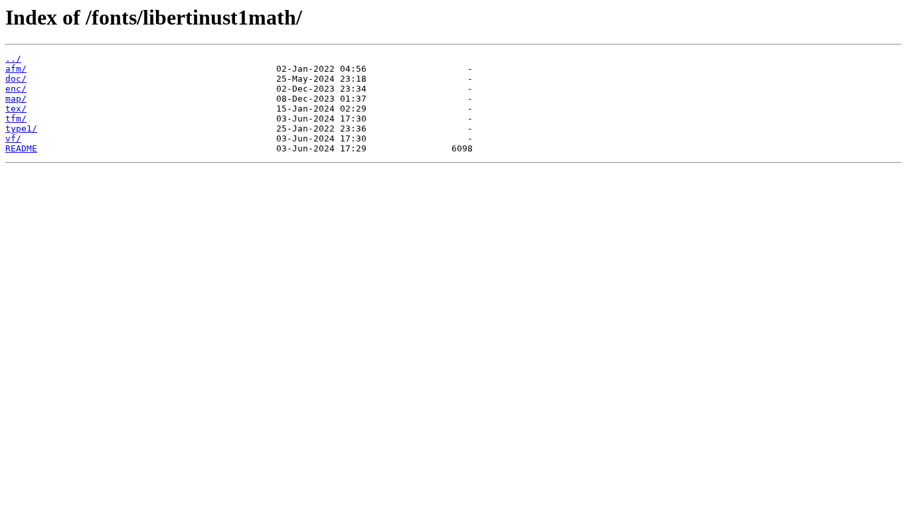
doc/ (16, 79)
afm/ (16, 69)
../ (13, 59)
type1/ (21, 128)
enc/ (16, 89)
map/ (16, 99)
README (21, 148)
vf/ (13, 138)
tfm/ (16, 119)
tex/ (16, 109)
